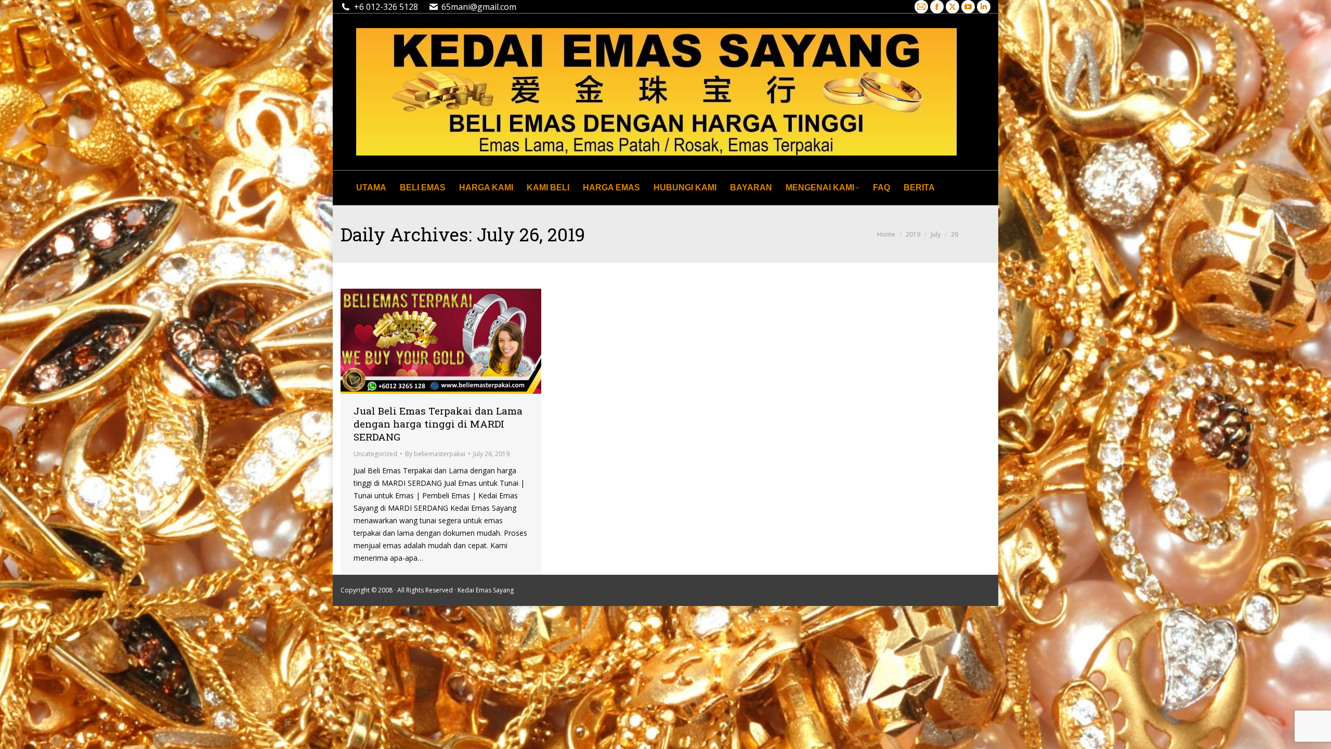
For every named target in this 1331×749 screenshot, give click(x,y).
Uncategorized (375, 453)
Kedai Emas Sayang (486, 590)
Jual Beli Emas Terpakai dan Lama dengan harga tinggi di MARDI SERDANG (438, 423)
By (435, 453)
